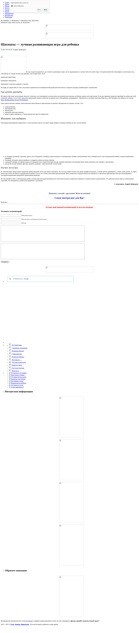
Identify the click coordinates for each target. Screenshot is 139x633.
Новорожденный (18, 351)
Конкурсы (15, 371)
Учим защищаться (17, 387)
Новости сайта (17, 365)
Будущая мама (17, 345)
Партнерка (8, 17)
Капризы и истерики (18, 379)
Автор (7, 10)
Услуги (7, 8)
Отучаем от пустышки (19, 373)
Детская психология (19, 362)
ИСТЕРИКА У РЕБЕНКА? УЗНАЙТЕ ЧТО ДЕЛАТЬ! (20, 21)
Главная (7, 2)
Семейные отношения (19, 348)
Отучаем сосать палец (18, 377)
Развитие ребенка (18, 357)
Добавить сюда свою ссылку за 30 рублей (15, 22)
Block (39, 10)
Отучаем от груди (17, 385)
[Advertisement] (69, 139)
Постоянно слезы (17, 381)
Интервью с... (16, 360)
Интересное (9, 15)
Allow (45, 10)
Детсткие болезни (18, 368)
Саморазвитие (17, 354)
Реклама (8, 6)
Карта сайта (9, 4)
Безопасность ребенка (18, 383)
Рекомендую (9, 13)
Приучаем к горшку (18, 375)
